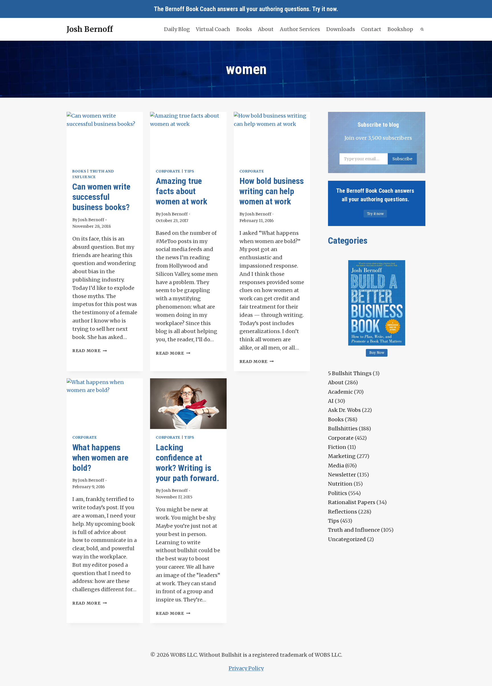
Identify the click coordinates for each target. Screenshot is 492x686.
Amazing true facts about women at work (181, 191)
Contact (371, 29)
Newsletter (342, 474)
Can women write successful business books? (101, 197)
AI (331, 401)
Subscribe (402, 158)
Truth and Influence (354, 530)
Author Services (300, 29)
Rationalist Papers (351, 502)
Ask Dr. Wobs (344, 410)
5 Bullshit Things (350, 373)
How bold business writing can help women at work (271, 191)
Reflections (342, 511)
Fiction (337, 447)
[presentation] (105, 137)
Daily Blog (177, 29)
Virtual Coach (213, 29)
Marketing (342, 456)
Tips (189, 171)
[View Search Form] (422, 29)
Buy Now (376, 353)
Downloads (340, 29)
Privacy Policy (246, 668)
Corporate (168, 171)
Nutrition (340, 483)
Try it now (324, 9)
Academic (340, 392)
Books (244, 29)
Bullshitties (343, 428)
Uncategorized (347, 539)
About (266, 29)
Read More (89, 350)
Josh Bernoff (91, 219)
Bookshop (400, 29)
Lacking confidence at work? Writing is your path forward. (187, 462)
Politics (337, 493)
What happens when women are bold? (100, 457)
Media (336, 465)
